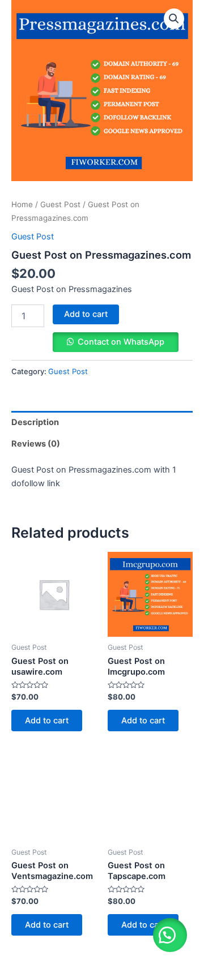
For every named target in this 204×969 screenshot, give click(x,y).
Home (22, 204)
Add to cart (86, 314)
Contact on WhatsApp (121, 342)
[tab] (102, 422)
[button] (170, 935)
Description (35, 422)
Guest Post (60, 204)
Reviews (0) (35, 444)
